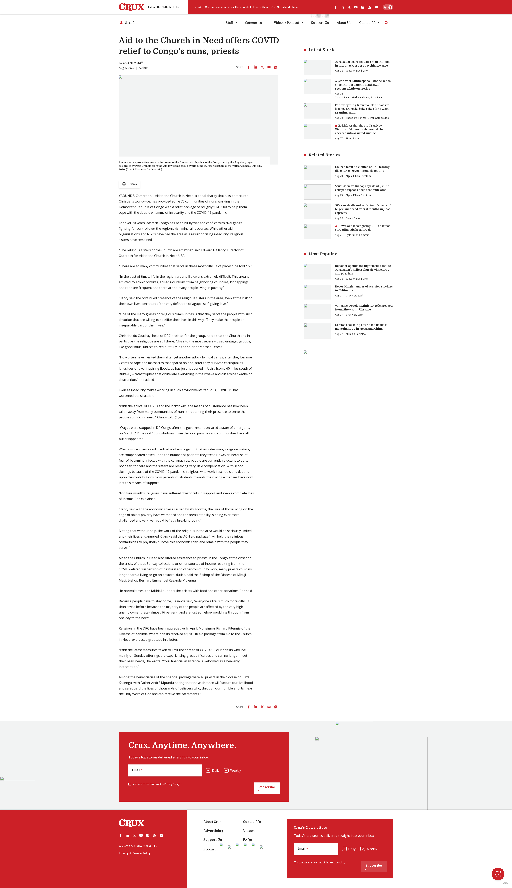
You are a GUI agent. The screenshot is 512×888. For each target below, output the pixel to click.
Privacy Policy (172, 784)
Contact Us (367, 23)
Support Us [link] (320, 23)
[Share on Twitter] (262, 67)
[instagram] (362, 7)
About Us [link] (344, 23)
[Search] (386, 23)
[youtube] (355, 7)
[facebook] (335, 7)
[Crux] (131, 7)
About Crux (212, 822)
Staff (229, 23)
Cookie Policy (141, 853)
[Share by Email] (269, 67)
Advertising (213, 831)
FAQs (247, 840)
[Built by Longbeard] (505, 883)
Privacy (124, 853)
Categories (253, 23)
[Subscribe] (376, 7)
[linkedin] (342, 7)
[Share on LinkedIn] (255, 67)
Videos (249, 831)
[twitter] (349, 7)
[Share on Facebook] (248, 67)
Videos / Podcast (286, 23)
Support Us (212, 840)
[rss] (369, 7)
